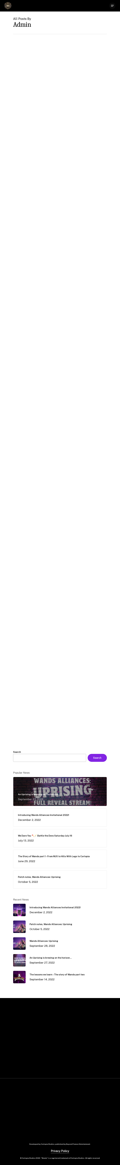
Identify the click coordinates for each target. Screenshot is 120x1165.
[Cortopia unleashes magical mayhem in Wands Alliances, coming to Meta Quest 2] (35, 706)
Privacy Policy (60, 1151)
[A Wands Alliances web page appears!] (35, 556)
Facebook (70, 1111)
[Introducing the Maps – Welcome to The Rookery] (35, 392)
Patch (33, 83)
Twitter (69, 1117)
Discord (69, 1105)
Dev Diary (37, 229)
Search (17, 752)
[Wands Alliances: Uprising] (35, 161)
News (21, 154)
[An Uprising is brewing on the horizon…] (35, 236)
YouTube (70, 1123)
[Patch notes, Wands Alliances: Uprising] (35, 88)
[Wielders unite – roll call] (35, 629)
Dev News (23, 83)
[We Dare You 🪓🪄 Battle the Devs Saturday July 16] (35, 313)
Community (24, 229)
